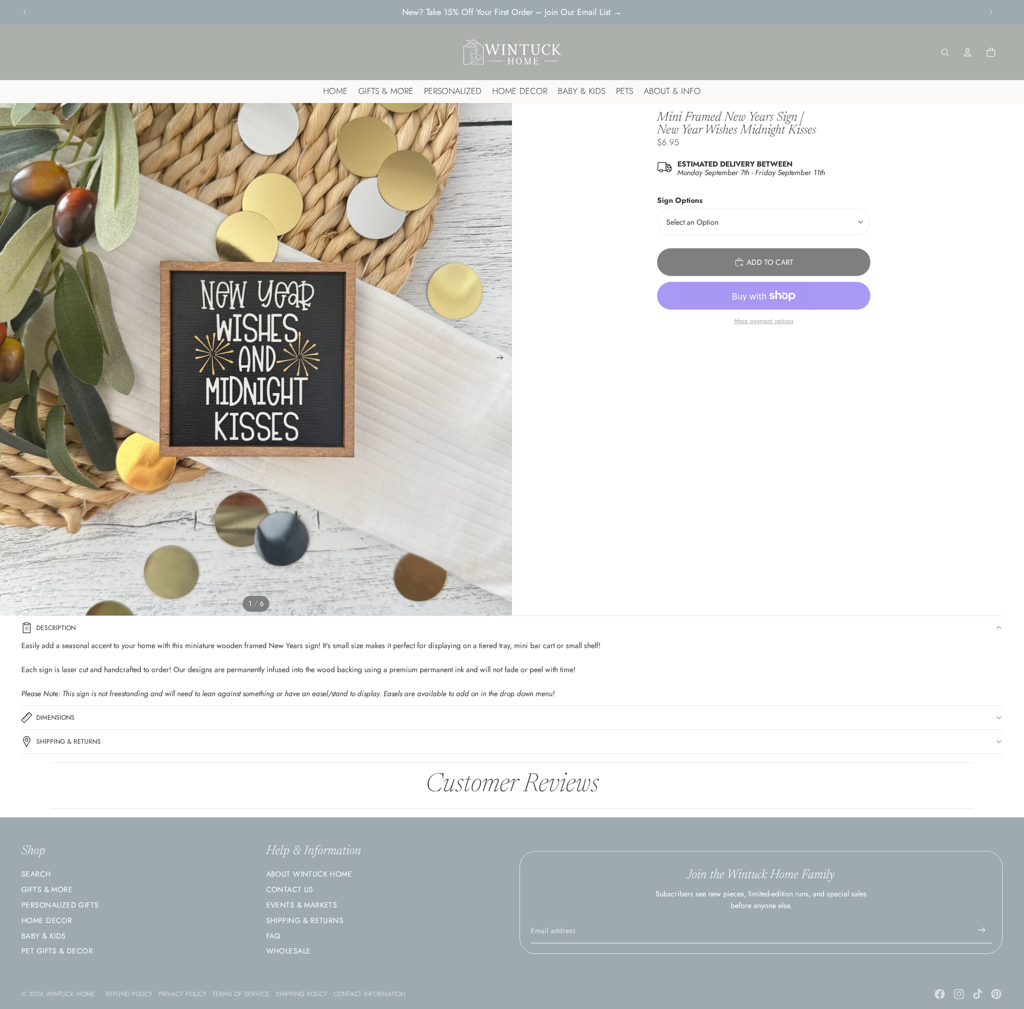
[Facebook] (939, 994)
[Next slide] (991, 12)
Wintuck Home (70, 994)
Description (56, 628)
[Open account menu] (967, 52)
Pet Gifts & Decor (57, 950)
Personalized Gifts (60, 905)
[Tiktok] (977, 994)
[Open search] (945, 52)
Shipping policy (301, 994)
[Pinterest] (996, 994)
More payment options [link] (764, 321)
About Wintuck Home (309, 874)
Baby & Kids (43, 936)
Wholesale (288, 950)
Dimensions (55, 717)
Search (36, 874)
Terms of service (240, 994)
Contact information (369, 994)
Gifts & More (47, 889)
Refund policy (129, 994)
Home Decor (46, 920)
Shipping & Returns (68, 741)
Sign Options (679, 200)
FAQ (273, 936)
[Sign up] (981, 930)
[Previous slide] (25, 12)
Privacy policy (182, 994)
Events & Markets (302, 905)
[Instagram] (959, 994)
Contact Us (290, 889)
